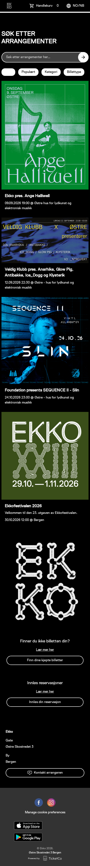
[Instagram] (51, 802)
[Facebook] (39, 802)
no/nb (78, 6)
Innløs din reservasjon (45, 702)
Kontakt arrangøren (48, 772)
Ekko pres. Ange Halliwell (27, 196)
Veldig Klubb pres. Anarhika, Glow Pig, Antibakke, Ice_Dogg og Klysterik (39, 272)
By (7, 755)
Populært (28, 72)
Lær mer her (45, 650)
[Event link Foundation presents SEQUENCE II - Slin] (45, 340)
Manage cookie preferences (45, 812)
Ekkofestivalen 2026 (23, 506)
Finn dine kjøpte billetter (45, 660)
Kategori (51, 72)
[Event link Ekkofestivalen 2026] (45, 456)
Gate (9, 740)
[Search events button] (83, 57)
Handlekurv (47, 6)
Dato (8, 72)
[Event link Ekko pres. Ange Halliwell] (45, 135)
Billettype (74, 72)
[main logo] (9, 6)
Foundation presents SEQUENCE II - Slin (42, 390)
